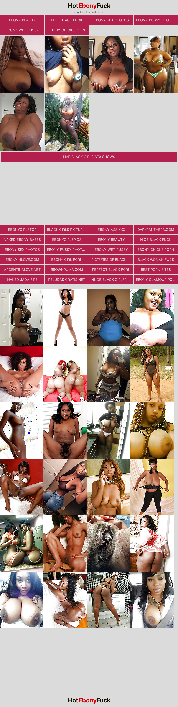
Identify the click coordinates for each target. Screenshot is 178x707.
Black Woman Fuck (156, 259)
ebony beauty (22, 20)
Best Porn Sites (156, 269)
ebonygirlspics (66, 239)
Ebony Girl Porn (66, 259)
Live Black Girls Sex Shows (89, 157)
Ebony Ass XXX (111, 229)
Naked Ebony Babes (22, 239)
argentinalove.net (22, 269)
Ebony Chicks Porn (66, 30)
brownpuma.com (67, 269)
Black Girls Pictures (67, 229)
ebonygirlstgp (22, 229)
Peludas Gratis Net (66, 279)
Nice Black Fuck (66, 20)
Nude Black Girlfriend (112, 279)
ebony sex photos (111, 20)
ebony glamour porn (156, 279)
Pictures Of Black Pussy (112, 259)
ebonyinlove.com (22, 259)
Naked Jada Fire (22, 279)
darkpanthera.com (155, 229)
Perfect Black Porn (111, 269)
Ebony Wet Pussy (22, 30)
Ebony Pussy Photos (156, 20)
